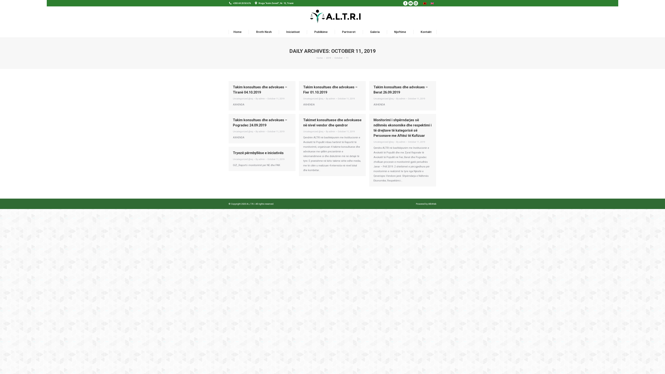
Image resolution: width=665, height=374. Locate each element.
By (260, 98)
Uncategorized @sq (243, 98)
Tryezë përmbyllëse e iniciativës (258, 153)
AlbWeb (432, 204)
